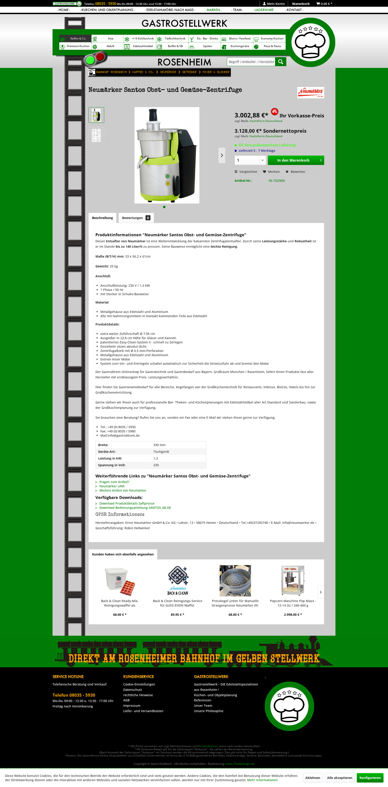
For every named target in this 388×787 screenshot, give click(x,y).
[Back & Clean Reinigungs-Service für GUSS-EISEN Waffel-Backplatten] (177, 580)
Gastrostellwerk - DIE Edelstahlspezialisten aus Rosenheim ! (226, 687)
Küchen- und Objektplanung (215, 695)
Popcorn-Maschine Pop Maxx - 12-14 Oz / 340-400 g (293, 603)
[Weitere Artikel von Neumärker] (310, 95)
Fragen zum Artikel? (114, 482)
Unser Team (203, 705)
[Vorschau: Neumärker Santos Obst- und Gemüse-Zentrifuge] (96, 115)
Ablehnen (312, 778)
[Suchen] (280, 61)
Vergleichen (247, 171)
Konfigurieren (370, 778)
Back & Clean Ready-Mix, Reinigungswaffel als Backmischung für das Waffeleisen (120, 603)
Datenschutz (132, 689)
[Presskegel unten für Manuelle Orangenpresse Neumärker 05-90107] (235, 580)
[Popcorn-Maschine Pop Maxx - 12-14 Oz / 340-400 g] (292, 580)
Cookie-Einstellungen (139, 684)
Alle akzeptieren (339, 778)
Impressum (131, 705)
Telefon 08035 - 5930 (74, 695)
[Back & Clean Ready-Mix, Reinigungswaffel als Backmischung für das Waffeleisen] (119, 580)
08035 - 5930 (105, 3)
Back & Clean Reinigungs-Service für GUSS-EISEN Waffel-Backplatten (177, 603)
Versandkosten (208, 746)
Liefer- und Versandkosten (143, 711)
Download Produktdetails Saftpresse (126, 503)
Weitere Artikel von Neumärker (122, 490)
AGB (126, 700)
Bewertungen (135, 218)
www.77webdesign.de (239, 764)
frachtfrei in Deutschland (266, 121)
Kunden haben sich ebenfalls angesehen (123, 554)
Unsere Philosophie (208, 711)
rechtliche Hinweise (138, 695)
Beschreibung (102, 218)
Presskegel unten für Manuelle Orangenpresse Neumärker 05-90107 (235, 603)
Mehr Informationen (262, 780)
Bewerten (297, 171)
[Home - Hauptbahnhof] (91, 72)
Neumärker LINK (112, 486)
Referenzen (202, 700)
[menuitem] (274, 4)
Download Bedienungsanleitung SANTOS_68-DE (135, 507)
